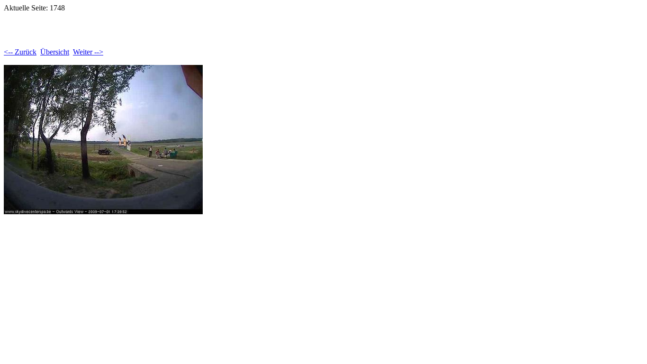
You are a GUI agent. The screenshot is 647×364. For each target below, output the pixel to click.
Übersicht (54, 52)
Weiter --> (88, 52)
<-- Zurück (20, 52)
